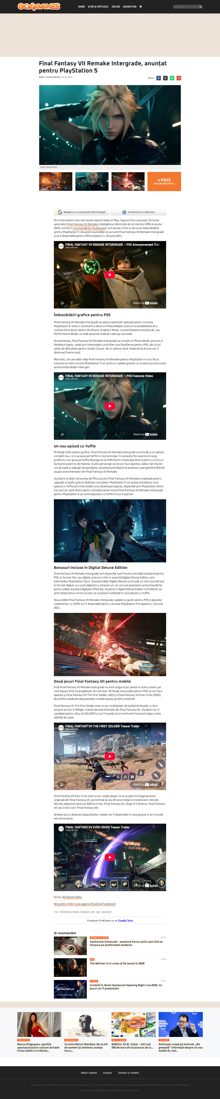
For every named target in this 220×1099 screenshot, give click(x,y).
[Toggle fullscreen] (6, 1059)
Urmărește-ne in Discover (141, 212)
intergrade (85, 912)
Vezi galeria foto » (164, 181)
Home (81, 7)
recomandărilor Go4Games (89, 228)
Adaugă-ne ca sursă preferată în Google (85, 212)
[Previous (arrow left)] (1, 1062)
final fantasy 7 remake (69, 912)
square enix (106, 912)
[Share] (3, 1059)
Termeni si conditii (128, 1073)
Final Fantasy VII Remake (82, 224)
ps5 (92, 912)
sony (98, 912)
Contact (107, 1073)
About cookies (89, 1073)
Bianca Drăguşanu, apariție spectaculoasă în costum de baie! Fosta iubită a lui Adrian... (38, 1047)
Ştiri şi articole (98, 7)
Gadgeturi (129, 7)
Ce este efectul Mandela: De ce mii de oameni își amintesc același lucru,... (86, 1047)
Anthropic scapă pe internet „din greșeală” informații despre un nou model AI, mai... (181, 1047)
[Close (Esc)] (1, 1059)
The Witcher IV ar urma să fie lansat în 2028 (117, 963)
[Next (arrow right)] (3, 1062)
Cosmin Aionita (52, 77)
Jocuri (115, 7)
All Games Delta (72, 897)
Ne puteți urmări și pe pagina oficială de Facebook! (85, 904)
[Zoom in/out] (8, 1059)
